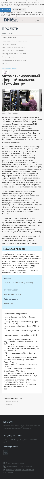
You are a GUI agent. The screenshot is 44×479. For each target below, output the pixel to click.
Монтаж (9, 405)
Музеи (4, 63)
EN (22, 19)
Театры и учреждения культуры (13, 57)
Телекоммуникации (9, 44)
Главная (4, 33)
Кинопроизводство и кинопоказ (13, 47)
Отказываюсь (18, 10)
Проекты (11, 33)
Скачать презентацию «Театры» (19, 466)
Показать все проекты (9, 68)
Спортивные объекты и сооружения (15, 41)
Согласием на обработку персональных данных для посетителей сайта (19, 1)
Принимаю (6, 10)
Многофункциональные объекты (14, 54)
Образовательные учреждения (13, 50)
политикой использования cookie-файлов (25, 4)
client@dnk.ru (17, 16)
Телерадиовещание (9, 38)
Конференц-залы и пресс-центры (14, 60)
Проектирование (12, 402)
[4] (22, 100)
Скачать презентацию (15, 463)
